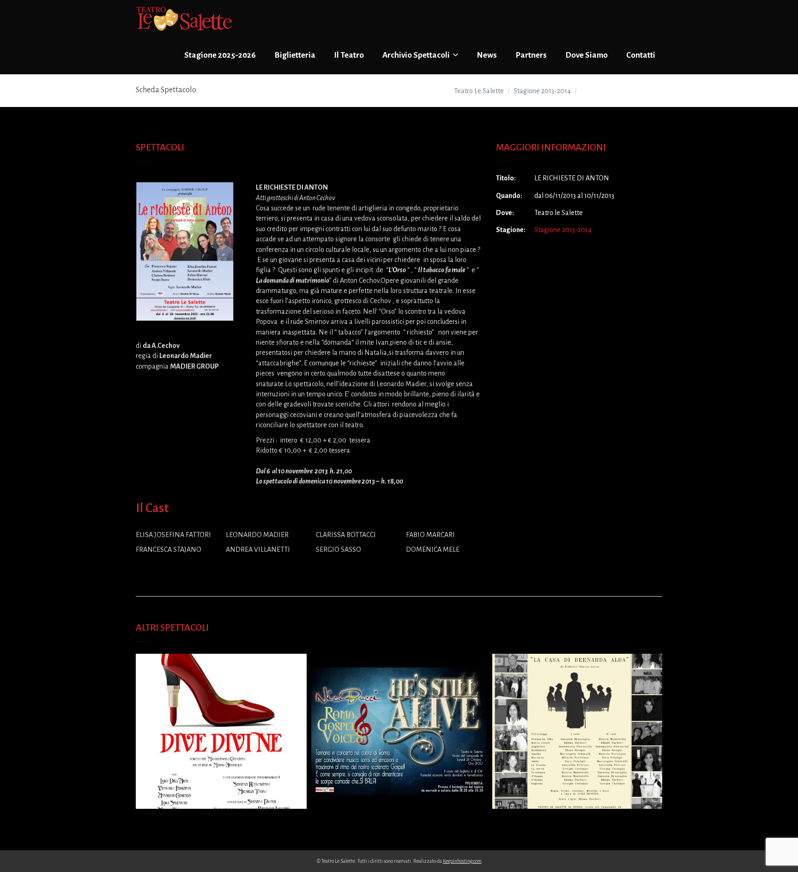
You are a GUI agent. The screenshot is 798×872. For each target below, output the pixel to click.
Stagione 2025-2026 (220, 55)
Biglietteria (294, 55)
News (487, 55)
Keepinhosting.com (462, 861)
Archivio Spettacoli (416, 55)
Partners (531, 55)
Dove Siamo (586, 55)
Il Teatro (349, 55)
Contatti (640, 55)
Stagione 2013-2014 (563, 229)
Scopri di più (219, 739)
